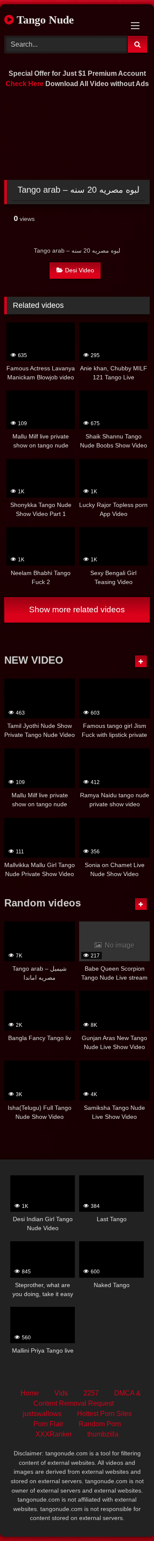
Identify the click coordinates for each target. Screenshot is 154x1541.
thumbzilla (102, 1434)
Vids (61, 1393)
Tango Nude (44, 20)
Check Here (25, 83)
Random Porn (100, 1424)
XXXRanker (54, 1434)
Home (30, 1393)
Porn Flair (48, 1424)
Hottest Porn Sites (104, 1413)
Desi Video (79, 270)
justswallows (42, 1413)
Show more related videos (77, 609)
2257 (91, 1393)
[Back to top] (127, 1515)
